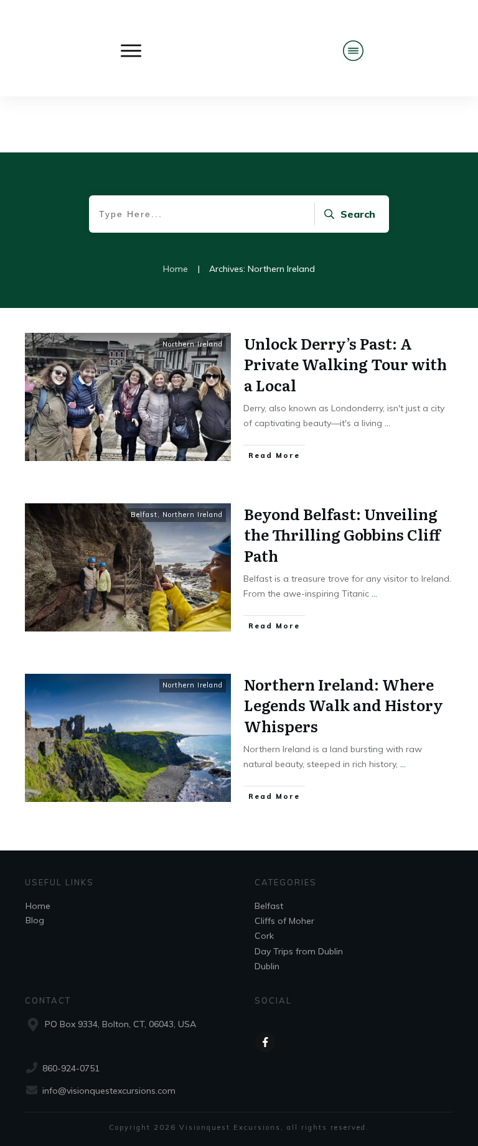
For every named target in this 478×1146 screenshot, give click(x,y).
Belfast (144, 514)
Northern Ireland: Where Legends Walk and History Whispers (343, 705)
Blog (35, 920)
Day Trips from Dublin (299, 951)
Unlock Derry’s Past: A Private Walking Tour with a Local (345, 364)
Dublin (267, 966)
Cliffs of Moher (284, 920)
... (387, 423)
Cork (264, 935)
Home (38, 905)
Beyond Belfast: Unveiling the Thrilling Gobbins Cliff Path (342, 534)
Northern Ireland (192, 344)
